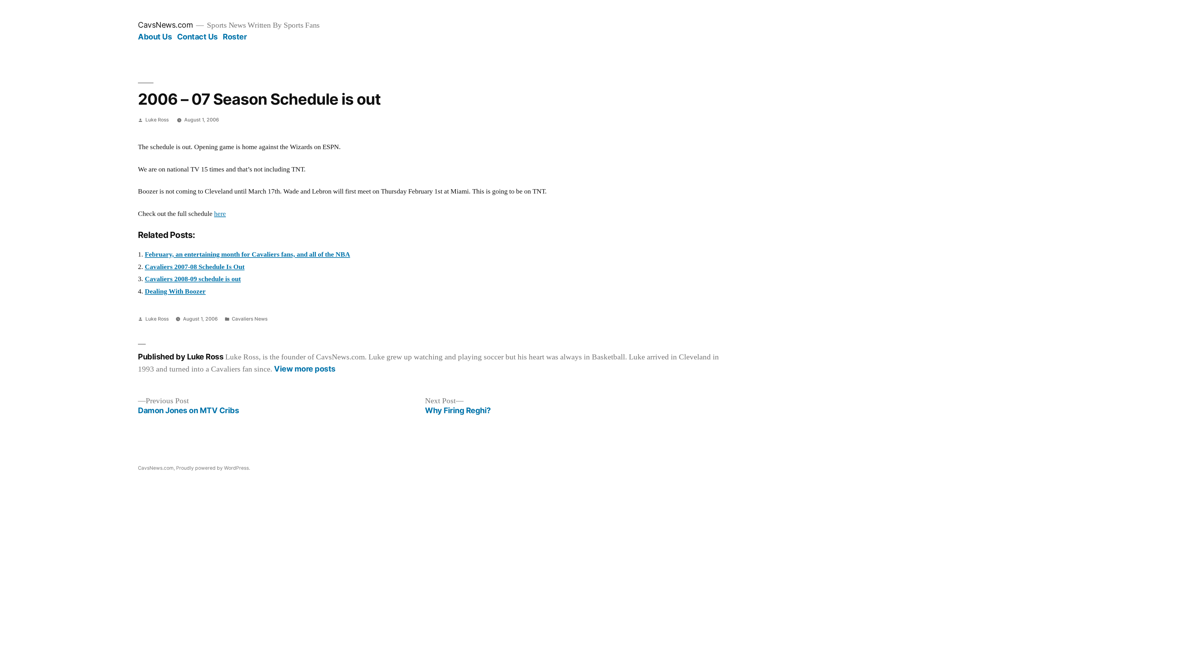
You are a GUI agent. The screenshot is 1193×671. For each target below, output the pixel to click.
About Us (155, 36)
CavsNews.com (165, 25)
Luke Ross (157, 120)
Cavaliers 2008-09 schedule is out (193, 279)
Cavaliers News (249, 319)
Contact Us (197, 36)
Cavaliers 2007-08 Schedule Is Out (195, 266)
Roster (235, 36)
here (220, 213)
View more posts (305, 368)
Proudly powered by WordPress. (213, 468)
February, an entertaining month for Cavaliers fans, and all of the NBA (247, 254)
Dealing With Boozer (175, 291)
